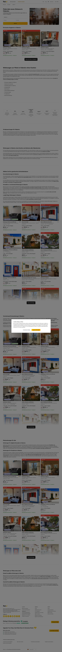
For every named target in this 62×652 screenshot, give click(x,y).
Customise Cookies (26, 329)
